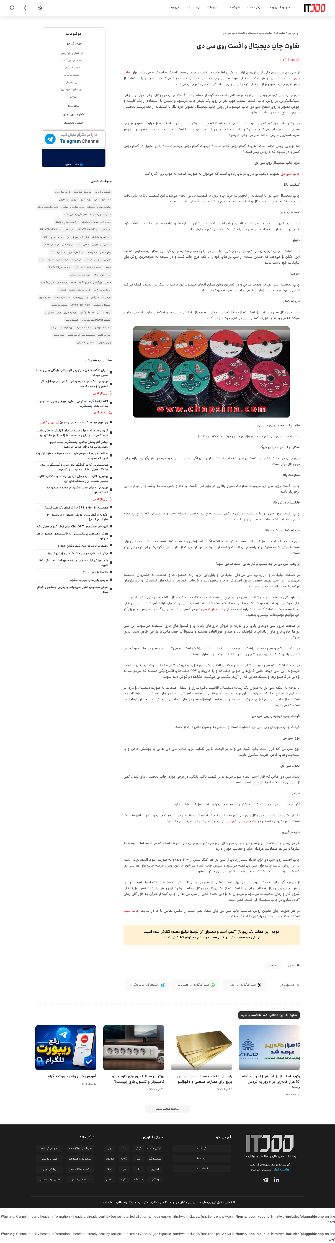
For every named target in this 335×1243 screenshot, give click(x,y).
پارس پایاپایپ (104, 342)
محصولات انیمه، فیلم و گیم (88, 267)
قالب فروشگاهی (102, 199)
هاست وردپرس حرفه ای (99, 207)
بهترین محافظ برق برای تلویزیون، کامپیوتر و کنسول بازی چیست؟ (138, 1079)
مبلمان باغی (92, 252)
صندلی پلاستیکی (58, 252)
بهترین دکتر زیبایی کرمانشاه (97, 260)
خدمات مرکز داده (102, 192)
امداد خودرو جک (62, 297)
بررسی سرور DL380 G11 (60, 267)
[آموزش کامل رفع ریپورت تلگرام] (65, 1048)
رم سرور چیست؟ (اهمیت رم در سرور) (84, 422)
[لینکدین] (275, 1180)
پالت (54, 327)
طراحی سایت (83, 245)
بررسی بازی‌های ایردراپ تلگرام (89, 580)
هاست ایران (281, 1170)
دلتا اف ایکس (87, 312)
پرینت (108, 267)
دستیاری (62, 290)
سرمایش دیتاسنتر (82, 192)
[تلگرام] (264, 1180)
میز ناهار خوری (76, 252)
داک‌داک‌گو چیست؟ (95, 572)
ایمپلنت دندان (104, 312)
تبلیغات (273, 965)
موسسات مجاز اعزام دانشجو (81, 335)
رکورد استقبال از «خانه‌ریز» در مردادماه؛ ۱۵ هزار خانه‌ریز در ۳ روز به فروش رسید (270, 1081)
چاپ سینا (131, 910)
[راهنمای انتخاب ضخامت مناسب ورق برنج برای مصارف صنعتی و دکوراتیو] (201, 1048)
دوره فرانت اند (66, 327)
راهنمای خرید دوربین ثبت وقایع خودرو (83, 546)
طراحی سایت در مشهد (79, 290)
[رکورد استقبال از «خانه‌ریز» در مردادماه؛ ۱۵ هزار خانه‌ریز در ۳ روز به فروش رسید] (269, 1048)
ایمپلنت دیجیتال (53, 312)
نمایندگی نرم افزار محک (75, 214)
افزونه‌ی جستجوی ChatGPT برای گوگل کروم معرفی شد (72, 526)
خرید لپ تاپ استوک (80, 275)
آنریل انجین (67, 245)
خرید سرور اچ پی (102, 290)
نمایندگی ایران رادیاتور (78, 237)
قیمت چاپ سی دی (246, 821)
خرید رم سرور (70, 312)
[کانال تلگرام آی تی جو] (73, 139)
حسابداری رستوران (102, 305)
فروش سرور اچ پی (68, 199)
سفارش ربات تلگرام (101, 237)
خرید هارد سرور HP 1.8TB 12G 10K (94, 229)
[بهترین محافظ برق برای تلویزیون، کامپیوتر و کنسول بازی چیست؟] (133, 1048)
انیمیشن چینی (71, 320)
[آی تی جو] (311, 8)
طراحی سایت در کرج (101, 297)
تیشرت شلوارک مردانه (100, 214)
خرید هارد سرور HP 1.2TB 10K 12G (57, 229)
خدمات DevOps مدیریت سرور (96, 320)
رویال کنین (86, 199)
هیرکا (41, 260)
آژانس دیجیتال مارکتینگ (66, 222)
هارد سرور (105, 252)
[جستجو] (12, 8)
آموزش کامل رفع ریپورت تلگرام (72, 1076)
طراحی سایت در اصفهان (73, 207)
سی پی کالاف (47, 282)
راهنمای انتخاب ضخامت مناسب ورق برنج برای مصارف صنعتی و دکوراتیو (203, 1079)
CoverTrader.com (80, 305)
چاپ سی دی (290, 173)
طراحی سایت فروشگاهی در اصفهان (64, 260)
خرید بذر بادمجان (51, 245)
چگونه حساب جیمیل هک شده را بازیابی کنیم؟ (78, 553)
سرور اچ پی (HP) (102, 275)
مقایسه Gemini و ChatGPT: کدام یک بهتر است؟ (76, 508)
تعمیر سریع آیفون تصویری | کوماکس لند (91, 282)
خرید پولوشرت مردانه (48, 207)
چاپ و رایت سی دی (211, 609)
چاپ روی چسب (80, 297)
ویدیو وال (62, 282)
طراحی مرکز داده (62, 192)
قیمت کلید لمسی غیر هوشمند (96, 222)
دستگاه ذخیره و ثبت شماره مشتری (94, 327)
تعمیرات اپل (45, 297)
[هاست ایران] (73, 158)
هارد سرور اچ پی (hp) (53, 237)
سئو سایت (59, 335)
